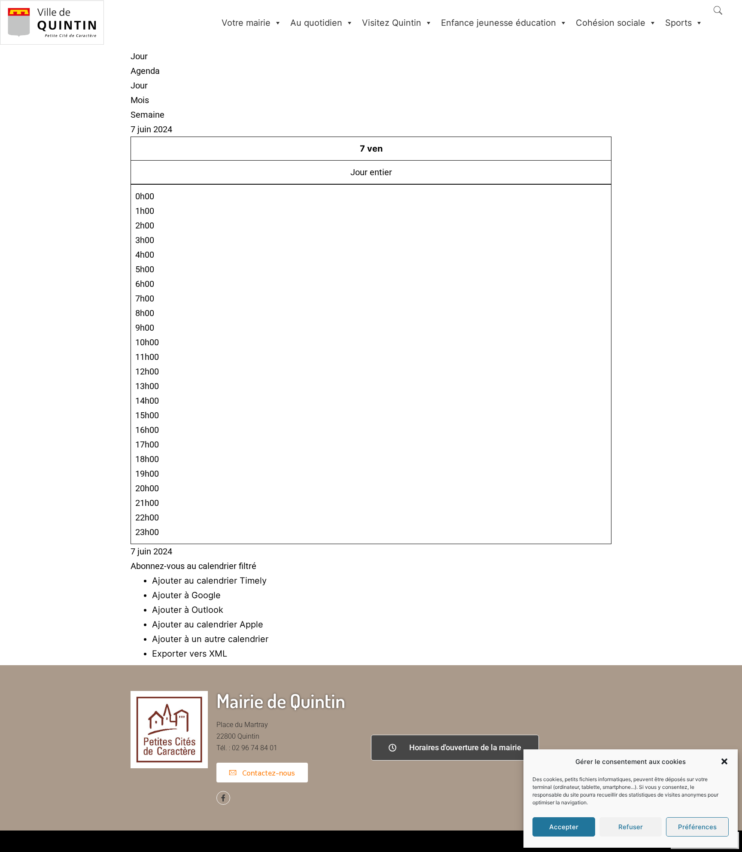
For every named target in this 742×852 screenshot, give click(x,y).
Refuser (630, 827)
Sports (678, 23)
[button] (724, 761)
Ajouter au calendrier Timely (209, 580)
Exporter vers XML (189, 653)
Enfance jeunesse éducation (498, 23)
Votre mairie (246, 23)
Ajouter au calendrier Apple (207, 624)
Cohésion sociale (610, 23)
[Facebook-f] (223, 798)
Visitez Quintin (391, 23)
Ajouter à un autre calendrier (210, 639)
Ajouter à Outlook (187, 610)
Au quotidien (316, 23)
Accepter (563, 827)
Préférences (697, 827)
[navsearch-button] (718, 11)
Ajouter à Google (186, 595)
